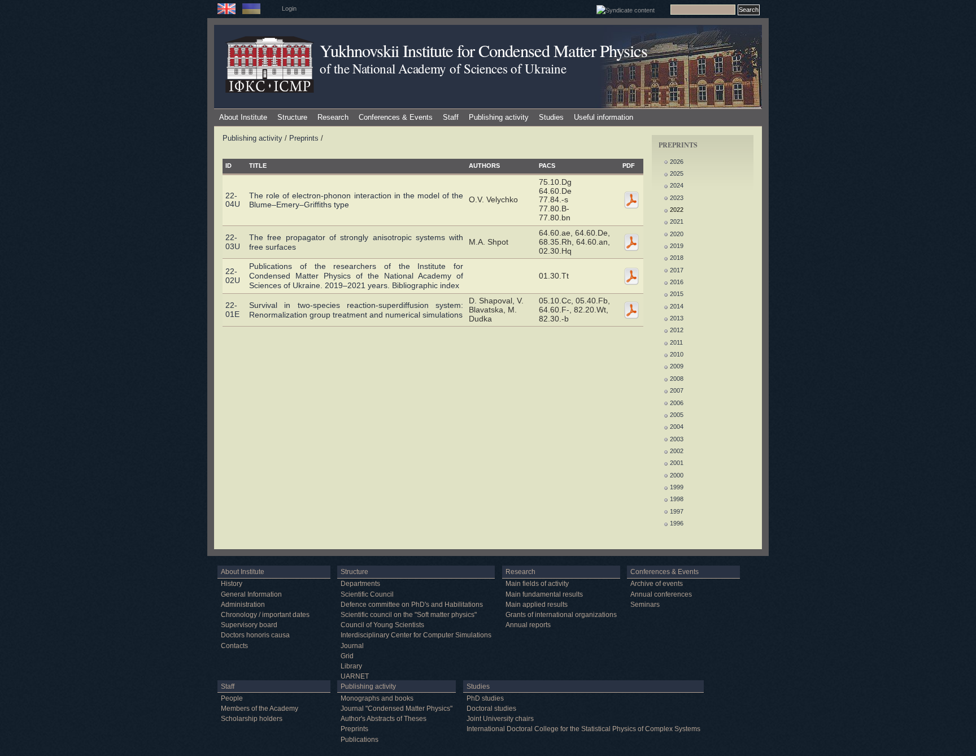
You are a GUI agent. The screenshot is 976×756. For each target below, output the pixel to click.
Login (289, 8)
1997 (676, 511)
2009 (676, 366)
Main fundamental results (544, 594)
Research (332, 117)
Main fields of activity (537, 584)
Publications (359, 740)
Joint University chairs (500, 719)
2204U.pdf (631, 200)
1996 (676, 523)
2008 (676, 378)
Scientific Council (367, 594)
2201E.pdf (631, 310)
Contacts (234, 646)
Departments (360, 584)
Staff (451, 117)
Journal (352, 646)
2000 (676, 475)
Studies (551, 117)
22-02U (232, 276)
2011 (676, 342)
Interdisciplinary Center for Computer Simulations (416, 635)
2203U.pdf (631, 242)
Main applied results (537, 605)
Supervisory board (249, 625)
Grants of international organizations (561, 615)
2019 (676, 245)
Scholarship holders (251, 719)
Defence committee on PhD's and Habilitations (412, 605)
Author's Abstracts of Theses (383, 719)
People (232, 698)
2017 (676, 270)
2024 (676, 185)
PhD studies (485, 698)
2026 (676, 161)
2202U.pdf (631, 276)
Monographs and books (377, 698)
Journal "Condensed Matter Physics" (396, 708)
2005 (676, 414)
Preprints (304, 138)
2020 (676, 234)
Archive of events (656, 584)
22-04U (232, 200)
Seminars (645, 605)
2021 (676, 221)
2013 (676, 318)
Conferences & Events (396, 117)
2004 (676, 426)
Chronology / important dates (265, 615)
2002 (676, 450)
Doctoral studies (491, 708)
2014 (676, 306)
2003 (676, 439)
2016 (676, 282)
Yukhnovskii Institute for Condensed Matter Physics (483, 50)
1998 (676, 499)
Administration (243, 605)
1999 (676, 487)
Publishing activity (499, 117)
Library (351, 666)
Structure (292, 117)
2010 (676, 354)
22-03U (232, 242)
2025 (676, 173)
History (231, 584)
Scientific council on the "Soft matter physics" (409, 615)
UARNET (355, 676)
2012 (676, 330)
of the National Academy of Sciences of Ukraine (443, 68)
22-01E (232, 310)
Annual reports (528, 625)
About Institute (243, 117)
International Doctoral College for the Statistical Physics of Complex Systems (583, 729)
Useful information (603, 117)
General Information (251, 594)
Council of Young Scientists (382, 625)
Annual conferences (661, 594)
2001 (676, 462)
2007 (676, 390)
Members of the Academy (259, 708)
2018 (676, 257)
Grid (347, 656)
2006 (676, 402)
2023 (676, 197)
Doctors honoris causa (255, 635)
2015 (676, 293)
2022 (676, 209)
